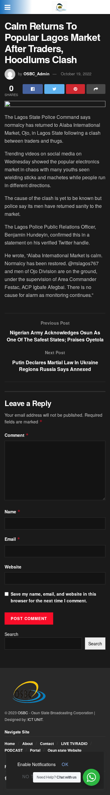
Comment (17, 435)
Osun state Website (65, 750)
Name (12, 511)
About (27, 743)
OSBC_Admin (37, 74)
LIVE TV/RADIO (74, 743)
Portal (35, 750)
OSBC (23, 712)
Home (10, 743)
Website (13, 567)
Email (12, 539)
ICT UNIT (35, 719)
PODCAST (14, 750)
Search (11, 634)
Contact (47, 743)
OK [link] (65, 764)
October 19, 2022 (76, 74)
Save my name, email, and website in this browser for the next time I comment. (53, 597)
